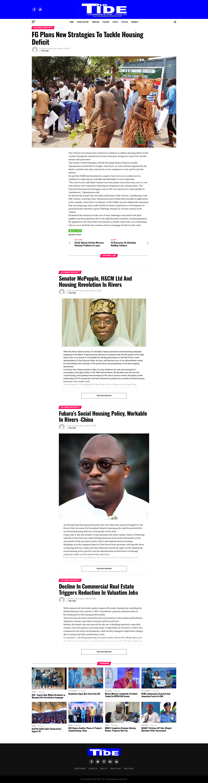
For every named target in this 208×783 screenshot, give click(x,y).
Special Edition (82, 22)
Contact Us (93, 768)
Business (134, 22)
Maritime (95, 22)
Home (72, 22)
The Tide (45, 51)
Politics (124, 22)
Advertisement (80, 768)
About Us (103, 768)
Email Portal (128, 768)
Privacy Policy (115, 768)
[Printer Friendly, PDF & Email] (75, 231)
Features (106, 22)
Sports (115, 22)
